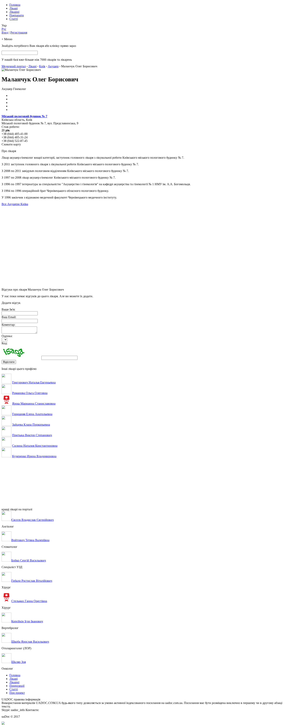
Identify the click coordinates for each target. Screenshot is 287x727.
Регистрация (18, 32)
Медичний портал (14, 66)
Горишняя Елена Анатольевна (32, 414)
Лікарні (14, 11)
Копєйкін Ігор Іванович (27, 621)
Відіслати (8, 361)
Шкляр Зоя (18, 662)
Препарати (16, 15)
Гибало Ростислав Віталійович (31, 580)
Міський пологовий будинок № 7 (24, 116)
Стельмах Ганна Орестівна (29, 601)
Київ (42, 66)
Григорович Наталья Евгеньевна (34, 382)
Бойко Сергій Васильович (28, 560)
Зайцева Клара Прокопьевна (31, 424)
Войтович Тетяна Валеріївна (30, 540)
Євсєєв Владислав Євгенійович (32, 519)
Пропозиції (16, 685)
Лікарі (13, 8)
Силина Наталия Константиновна (34, 445)
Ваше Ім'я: (8, 309)
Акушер (53, 66)
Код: (4, 343)
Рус (4, 29)
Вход (5, 32)
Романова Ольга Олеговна (29, 393)
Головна (14, 4)
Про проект (17, 692)
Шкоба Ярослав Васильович (30, 641)
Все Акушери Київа (15, 204)
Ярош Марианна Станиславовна (33, 403)
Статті (13, 18)
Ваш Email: (9, 317)
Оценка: (7, 336)
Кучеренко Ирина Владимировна (34, 456)
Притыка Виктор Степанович (32, 435)
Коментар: (8, 324)
